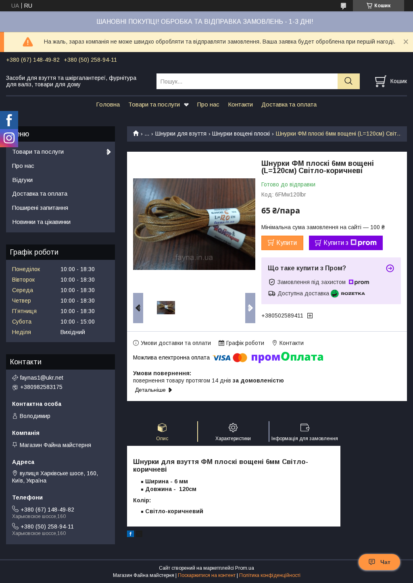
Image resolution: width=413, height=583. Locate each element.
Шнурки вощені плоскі (241, 133)
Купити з (335, 242)
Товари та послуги (154, 104)
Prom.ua (244, 568)
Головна (108, 104)
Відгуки (22, 179)
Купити (286, 242)
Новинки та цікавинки (41, 221)
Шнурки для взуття (180, 133)
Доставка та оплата (289, 104)
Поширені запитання (40, 207)
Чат (385, 562)
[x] (139, 535)
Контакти (240, 104)
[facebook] (130, 535)
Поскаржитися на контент (207, 575)
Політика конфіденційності (269, 575)
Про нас (208, 104)
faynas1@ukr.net (41, 377)
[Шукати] (349, 81)
